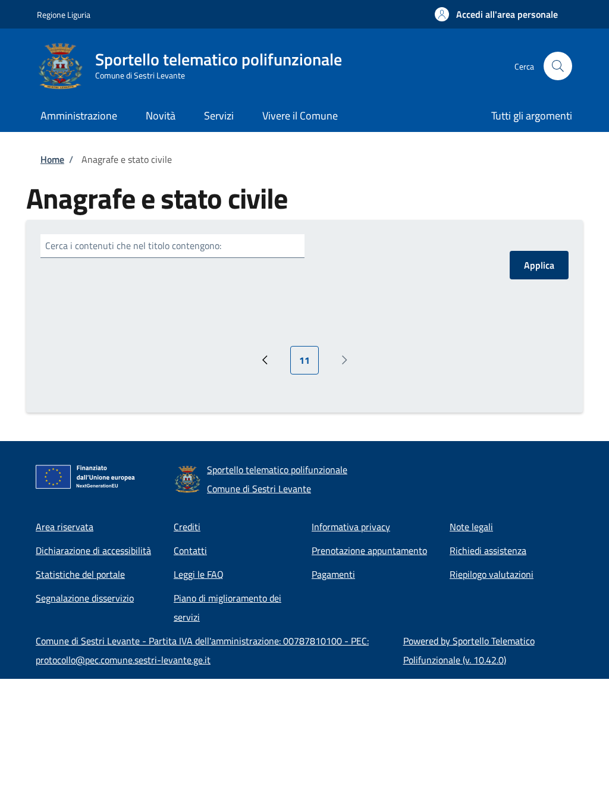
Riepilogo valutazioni (491, 574)
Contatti (190, 550)
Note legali (471, 527)
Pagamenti (333, 574)
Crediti (187, 527)
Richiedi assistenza (488, 550)
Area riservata (64, 527)
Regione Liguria (63, 14)
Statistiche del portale (80, 574)
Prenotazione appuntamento (369, 550)
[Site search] (558, 66)
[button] (496, 14)
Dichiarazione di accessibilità (93, 550)
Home (52, 159)
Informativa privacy (351, 527)
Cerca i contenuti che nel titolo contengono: (133, 245)
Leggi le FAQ (199, 574)
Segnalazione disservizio (85, 598)
